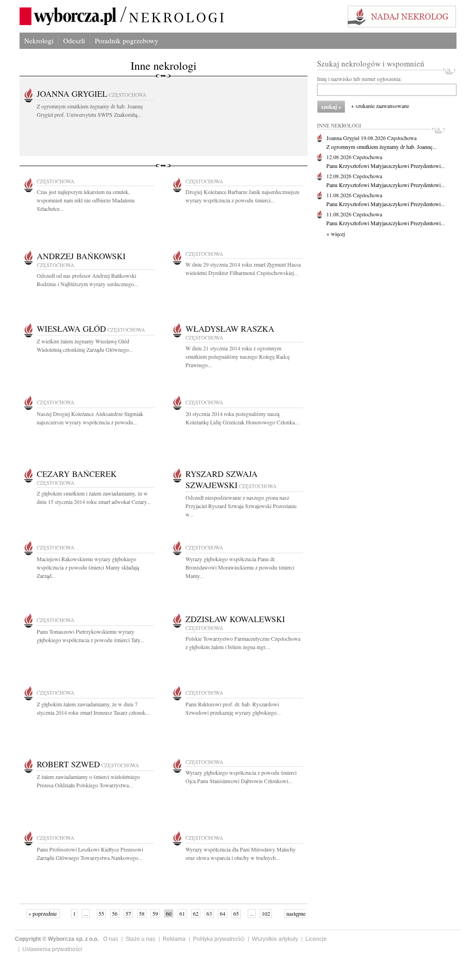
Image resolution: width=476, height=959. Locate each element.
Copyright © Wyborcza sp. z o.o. (57, 939)
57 (128, 913)
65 (236, 913)
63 (209, 913)
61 (182, 913)
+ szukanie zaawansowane (380, 105)
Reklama (174, 939)
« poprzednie (43, 913)
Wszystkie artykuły (275, 939)
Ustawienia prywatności (52, 949)
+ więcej (335, 233)
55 (101, 913)
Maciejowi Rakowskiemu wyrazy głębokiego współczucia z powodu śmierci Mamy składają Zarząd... (88, 567)
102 (266, 913)
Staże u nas (140, 939)
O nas (110, 939)
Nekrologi (38, 40)
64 (222, 913)
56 (115, 913)
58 (142, 913)
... (86, 913)
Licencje (316, 939)
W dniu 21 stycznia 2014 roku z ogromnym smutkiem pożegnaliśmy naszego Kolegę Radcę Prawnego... (237, 356)
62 (195, 913)
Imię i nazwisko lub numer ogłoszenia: (359, 78)
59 (155, 913)
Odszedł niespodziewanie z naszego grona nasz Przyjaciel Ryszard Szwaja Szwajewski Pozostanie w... (241, 506)
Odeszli (74, 40)
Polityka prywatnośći (219, 939)
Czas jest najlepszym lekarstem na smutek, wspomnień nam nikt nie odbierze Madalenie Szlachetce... (86, 200)
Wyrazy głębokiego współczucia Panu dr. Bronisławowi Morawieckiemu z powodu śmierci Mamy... (239, 567)
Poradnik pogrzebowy (127, 40)
